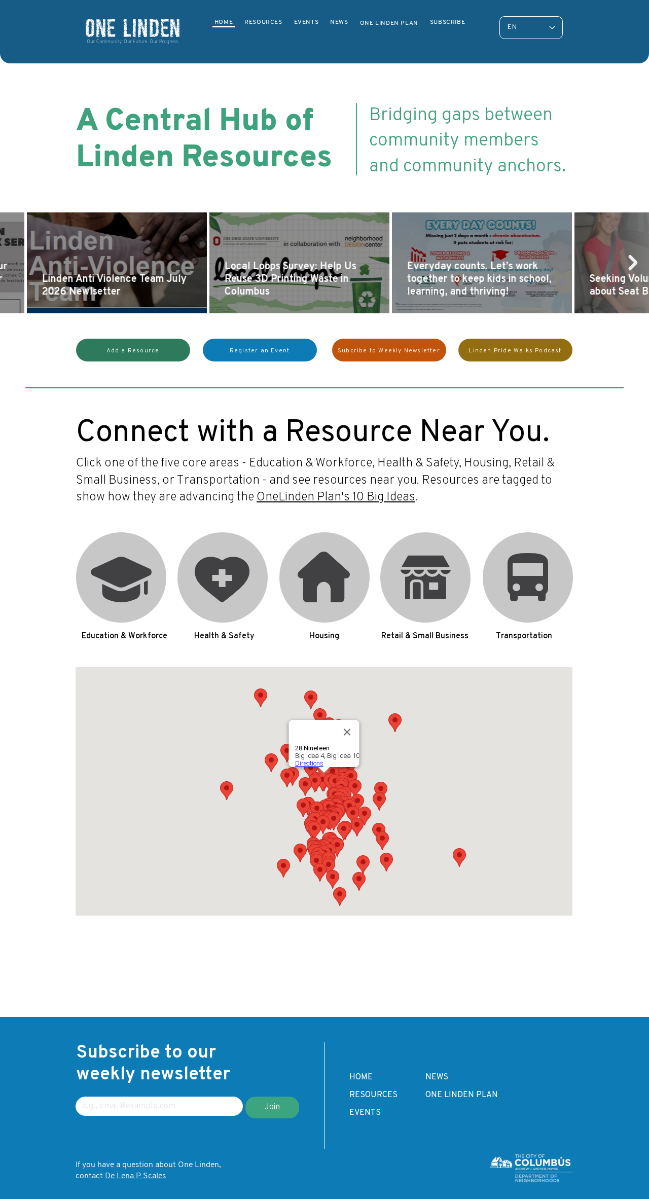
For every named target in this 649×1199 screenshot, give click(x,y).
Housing (324, 577)
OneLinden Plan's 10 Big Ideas (336, 497)
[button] (133, 350)
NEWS (436, 1077)
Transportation (527, 577)
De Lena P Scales (135, 1176)
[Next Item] (632, 262)
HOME (361, 1077)
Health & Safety (223, 577)
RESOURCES (373, 1095)
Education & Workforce (121, 577)
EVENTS (365, 1113)
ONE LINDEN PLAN (461, 1095)
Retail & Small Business (426, 577)
